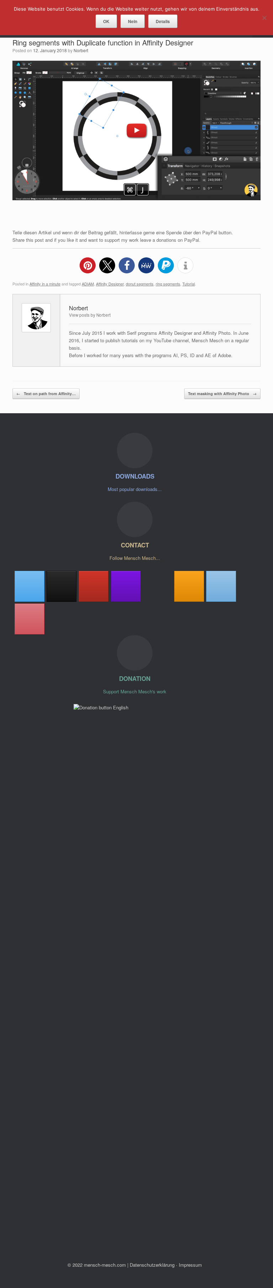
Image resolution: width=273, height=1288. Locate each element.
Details (163, 21)
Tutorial (188, 283)
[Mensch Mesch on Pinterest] (29, 619)
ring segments (168, 283)
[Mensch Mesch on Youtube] (93, 586)
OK (106, 21)
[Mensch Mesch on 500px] (157, 586)
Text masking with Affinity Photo (222, 393)
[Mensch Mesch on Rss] (189, 586)
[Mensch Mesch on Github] (126, 586)
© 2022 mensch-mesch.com (97, 1264)
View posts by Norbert (90, 315)
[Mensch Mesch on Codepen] (61, 586)
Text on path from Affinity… (46, 393)
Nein (132, 21)
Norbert (81, 50)
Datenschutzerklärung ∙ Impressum (166, 1264)
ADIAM (88, 283)
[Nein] (264, 17)
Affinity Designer (110, 283)
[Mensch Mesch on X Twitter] (29, 586)
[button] (88, 265)
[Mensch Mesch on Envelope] (221, 586)
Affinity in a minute (45, 283)
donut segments (140, 283)
